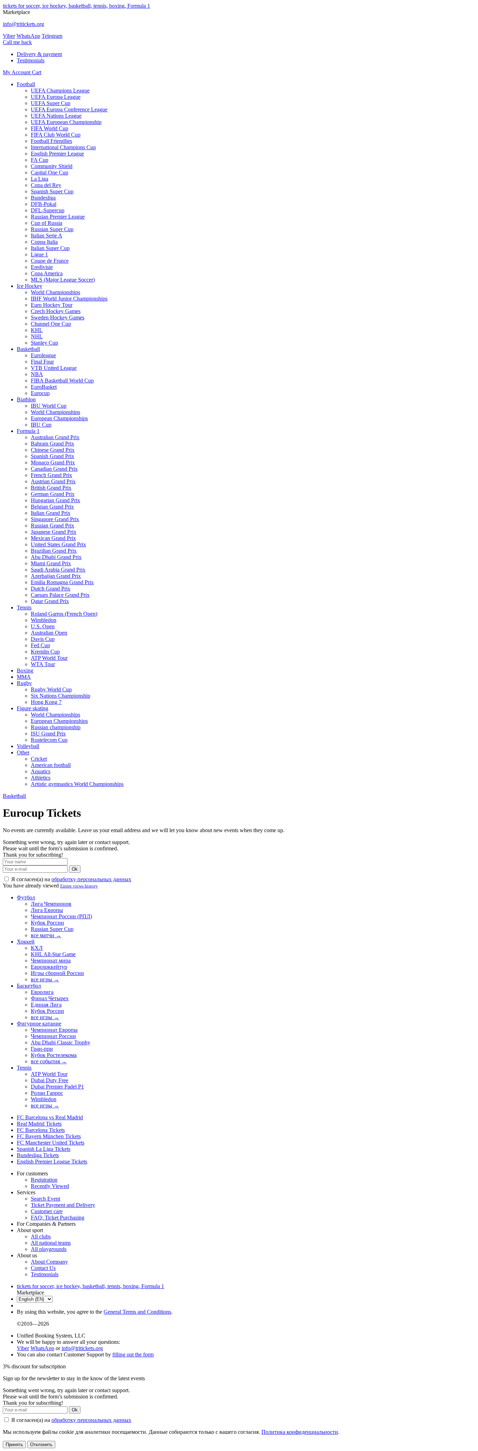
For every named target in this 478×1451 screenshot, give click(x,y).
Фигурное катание (39, 1024)
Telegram (52, 36)
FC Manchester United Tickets (50, 1143)
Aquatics (40, 771)
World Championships (55, 292)
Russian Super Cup (52, 229)
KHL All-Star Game (53, 954)
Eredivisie (42, 267)
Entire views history (79, 886)
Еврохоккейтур (49, 967)
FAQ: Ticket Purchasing (57, 1218)
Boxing (25, 670)
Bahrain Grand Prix (52, 444)
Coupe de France (50, 261)
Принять (14, 1444)
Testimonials (30, 60)
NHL (37, 336)
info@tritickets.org (23, 24)
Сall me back (17, 42)
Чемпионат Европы (54, 1030)
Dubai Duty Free (49, 1080)
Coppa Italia (44, 242)
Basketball (28, 349)
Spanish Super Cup (52, 191)
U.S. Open (43, 626)
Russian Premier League (58, 217)
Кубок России (47, 923)
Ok (75, 869)
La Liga (39, 179)
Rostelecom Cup (49, 740)
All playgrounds (48, 1249)
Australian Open (49, 633)
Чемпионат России (53, 1036)
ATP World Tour (49, 658)
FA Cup (39, 160)
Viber (9, 36)
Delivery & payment (39, 54)
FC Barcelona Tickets (41, 1130)
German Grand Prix (53, 494)
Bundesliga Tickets (38, 1155)
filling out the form (133, 1354)
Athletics (40, 778)
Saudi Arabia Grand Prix (58, 570)
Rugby (24, 683)
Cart (36, 72)
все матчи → (46, 935)
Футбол (26, 897)
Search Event (45, 1199)
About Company (49, 1262)
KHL (37, 330)
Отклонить (41, 1444)
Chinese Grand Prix (53, 450)
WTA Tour (43, 664)
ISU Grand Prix (48, 734)
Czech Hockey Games (55, 311)
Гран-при (42, 1049)
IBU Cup (41, 425)
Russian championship (55, 727)
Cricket (39, 759)
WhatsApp (28, 36)
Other (23, 752)
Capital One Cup (49, 172)
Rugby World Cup (51, 689)
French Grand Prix (51, 475)
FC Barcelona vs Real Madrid (50, 1117)
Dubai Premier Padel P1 (57, 1087)
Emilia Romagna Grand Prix (62, 582)
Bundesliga (43, 198)
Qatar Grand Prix (50, 601)
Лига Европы (47, 910)
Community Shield (51, 166)
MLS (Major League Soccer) (63, 280)
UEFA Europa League (55, 97)
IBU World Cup (48, 406)
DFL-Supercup (47, 210)
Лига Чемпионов (51, 904)
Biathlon (26, 399)
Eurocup (40, 393)
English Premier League (57, 154)
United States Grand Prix (58, 544)
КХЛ (37, 948)
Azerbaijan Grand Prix (56, 576)
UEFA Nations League (56, 116)
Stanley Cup (44, 343)
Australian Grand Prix (55, 437)
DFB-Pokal (43, 204)
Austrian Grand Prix (53, 481)
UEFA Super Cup (50, 103)
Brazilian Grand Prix (54, 551)
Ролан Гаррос (47, 1093)
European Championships (59, 418)
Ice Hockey (29, 286)
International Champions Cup (63, 147)
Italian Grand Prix (50, 513)
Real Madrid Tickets (39, 1124)
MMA (24, 677)
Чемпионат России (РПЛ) (61, 916)
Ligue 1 (39, 254)
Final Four (42, 362)
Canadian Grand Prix (54, 469)
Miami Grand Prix (51, 563)
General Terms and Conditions (137, 1312)
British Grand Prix (51, 488)
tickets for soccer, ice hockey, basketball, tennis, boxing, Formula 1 (76, 6)
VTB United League (54, 368)
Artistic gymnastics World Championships (77, 784)
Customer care (47, 1211)
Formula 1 (28, 431)
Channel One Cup (51, 324)
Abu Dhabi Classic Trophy (60, 1042)
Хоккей (26, 942)
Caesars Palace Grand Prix (60, 595)
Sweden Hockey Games (57, 317)
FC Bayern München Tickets (49, 1136)
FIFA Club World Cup (55, 135)
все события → (49, 1061)
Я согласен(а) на (70, 879)
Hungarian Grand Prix (55, 500)
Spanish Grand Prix (52, 456)
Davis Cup (43, 639)
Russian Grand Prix (52, 525)
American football (51, 765)
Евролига (42, 992)
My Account (17, 72)
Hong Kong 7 (46, 702)
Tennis (24, 607)
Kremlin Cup (45, 652)
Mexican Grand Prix (53, 538)
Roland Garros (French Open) (64, 614)
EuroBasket (44, 387)
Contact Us (43, 1268)
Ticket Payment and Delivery (63, 1205)
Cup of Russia (46, 223)
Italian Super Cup (50, 248)
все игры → (45, 979)
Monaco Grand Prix (53, 462)
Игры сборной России (57, 973)
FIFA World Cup (49, 128)
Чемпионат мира (51, 960)
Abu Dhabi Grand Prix (56, 557)
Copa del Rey (46, 185)
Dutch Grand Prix (50, 589)
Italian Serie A (46, 236)
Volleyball (28, 746)
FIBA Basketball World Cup (62, 381)
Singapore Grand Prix (55, 519)
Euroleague (43, 355)
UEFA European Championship (66, 122)
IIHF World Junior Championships (69, 299)
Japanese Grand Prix (53, 532)
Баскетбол (29, 986)
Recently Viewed (50, 1186)
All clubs (41, 1236)
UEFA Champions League (60, 91)
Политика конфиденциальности (299, 1432)
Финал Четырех (50, 998)
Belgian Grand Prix (52, 507)
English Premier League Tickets (52, 1162)
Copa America (47, 273)
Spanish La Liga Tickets (43, 1149)
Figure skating (32, 708)
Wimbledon (43, 620)
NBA (37, 374)
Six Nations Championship (60, 696)
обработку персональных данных (91, 879)
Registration (44, 1180)
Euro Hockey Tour (51, 305)
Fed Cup (40, 645)
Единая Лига (46, 1005)
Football (26, 84)
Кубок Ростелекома (54, 1055)
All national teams (51, 1243)
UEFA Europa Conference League (69, 109)
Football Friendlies (51, 141)
